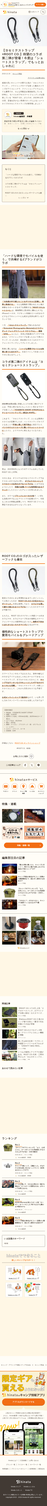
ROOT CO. (21, 748)
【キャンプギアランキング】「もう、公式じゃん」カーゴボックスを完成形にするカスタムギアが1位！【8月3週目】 (31, 891)
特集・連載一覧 (23, 845)
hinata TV (28, 1490)
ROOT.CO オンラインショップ (27, 743)
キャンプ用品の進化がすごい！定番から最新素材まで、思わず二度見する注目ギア (31, 879)
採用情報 (32, 1469)
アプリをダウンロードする (23, 1402)
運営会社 (41, 1469)
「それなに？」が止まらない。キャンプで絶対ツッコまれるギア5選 (31, 902)
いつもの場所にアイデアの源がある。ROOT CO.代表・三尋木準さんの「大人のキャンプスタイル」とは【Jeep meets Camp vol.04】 (31, 1054)
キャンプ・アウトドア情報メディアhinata (16, 1365)
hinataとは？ (13, 1460)
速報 (28, 748)
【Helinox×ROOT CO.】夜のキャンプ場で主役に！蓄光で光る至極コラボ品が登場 (31, 1021)
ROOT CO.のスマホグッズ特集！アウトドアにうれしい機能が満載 (31, 1032)
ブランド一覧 (10, 1464)
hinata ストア (16, 1486)
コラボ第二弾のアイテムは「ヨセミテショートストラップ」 (23, 185)
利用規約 (5, 1469)
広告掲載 (23, 1460)
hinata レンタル (29, 1486)
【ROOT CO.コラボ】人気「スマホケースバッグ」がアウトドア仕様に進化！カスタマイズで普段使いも (31, 1010)
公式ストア (35, 12)
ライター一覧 (22, 1464)
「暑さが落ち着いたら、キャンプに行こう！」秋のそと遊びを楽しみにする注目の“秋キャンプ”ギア (31, 867)
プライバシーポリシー (19, 1469)
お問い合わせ (34, 1460)
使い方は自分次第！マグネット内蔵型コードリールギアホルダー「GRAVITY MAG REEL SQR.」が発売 (31, 1043)
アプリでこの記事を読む (36, 78)
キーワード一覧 (35, 1464)
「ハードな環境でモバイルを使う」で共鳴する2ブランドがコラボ (23, 176)
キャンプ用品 (17, 74)
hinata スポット (16, 1490)
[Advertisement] (23, 1105)
